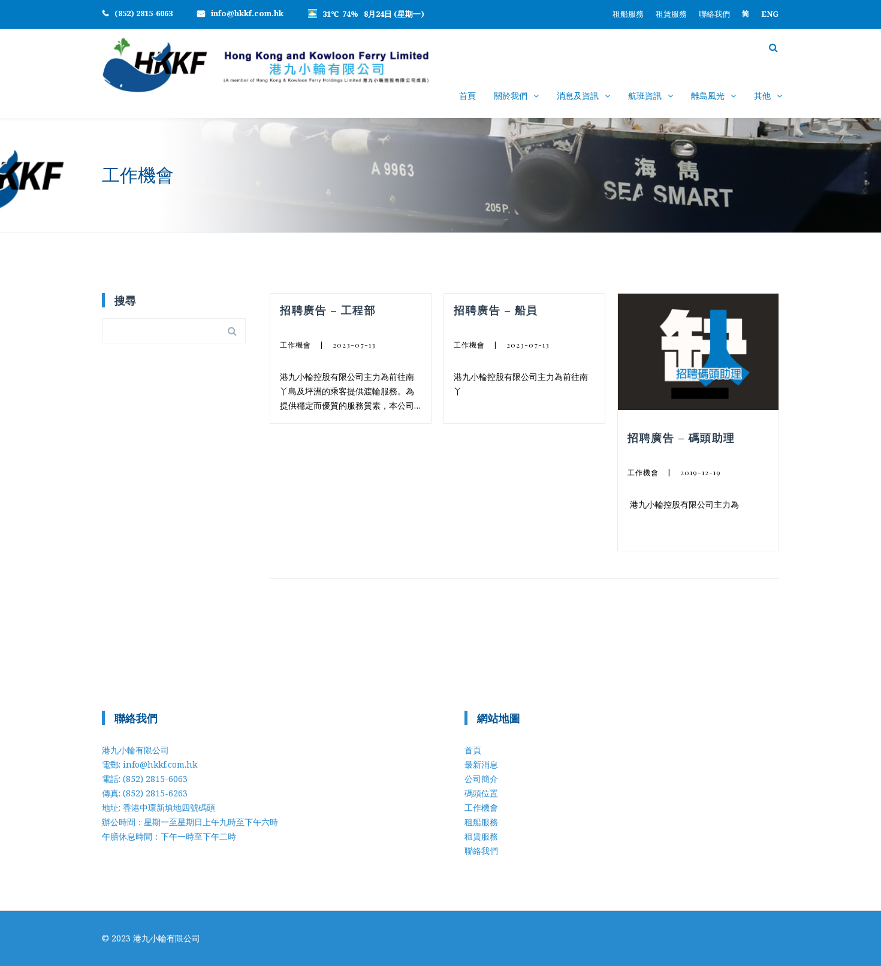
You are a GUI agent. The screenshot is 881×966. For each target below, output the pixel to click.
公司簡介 (481, 778)
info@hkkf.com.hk (247, 13)
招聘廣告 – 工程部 (328, 310)
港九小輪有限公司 (166, 938)
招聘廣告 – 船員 (496, 310)
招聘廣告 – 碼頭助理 (681, 437)
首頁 (467, 95)
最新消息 (481, 764)
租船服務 (628, 13)
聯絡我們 (714, 13)
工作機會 (295, 344)
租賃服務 (671, 13)
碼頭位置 (481, 793)
